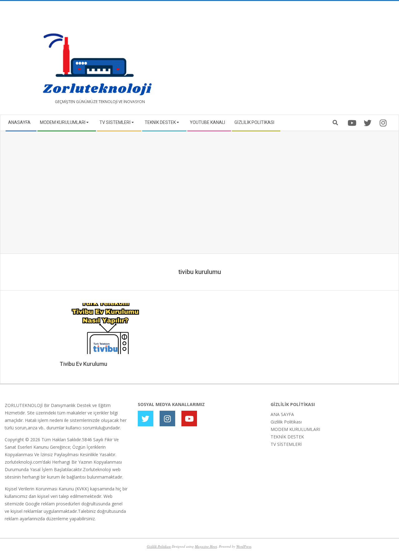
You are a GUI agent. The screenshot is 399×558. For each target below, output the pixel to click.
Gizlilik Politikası (286, 422)
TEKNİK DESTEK (287, 437)
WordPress (243, 546)
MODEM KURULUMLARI (295, 429)
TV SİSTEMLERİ (286, 444)
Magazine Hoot (206, 546)
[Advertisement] (297, 60)
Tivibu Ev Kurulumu (83, 364)
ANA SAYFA (282, 414)
